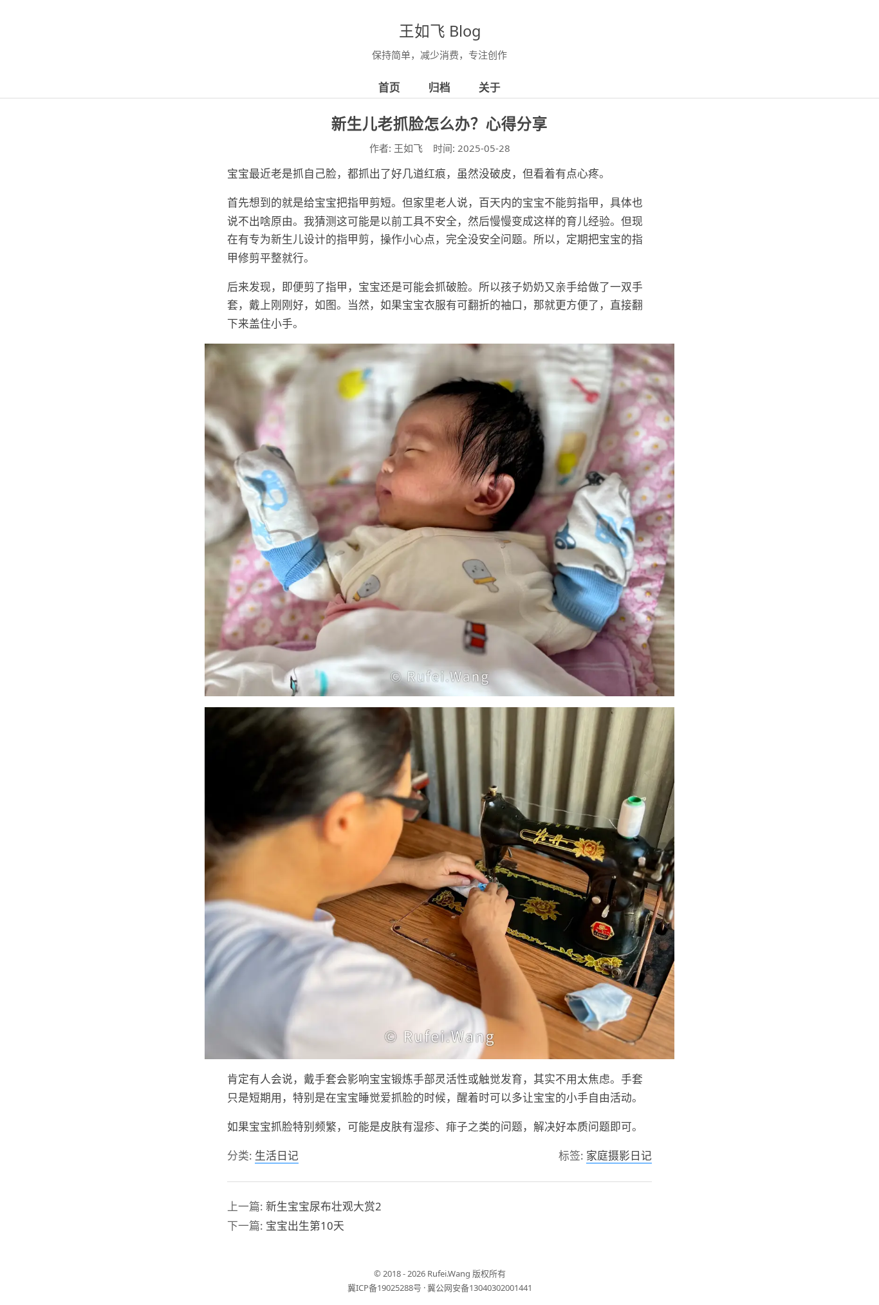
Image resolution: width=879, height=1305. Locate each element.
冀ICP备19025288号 (384, 1287)
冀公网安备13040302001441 (479, 1287)
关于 (490, 87)
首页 (389, 87)
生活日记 (277, 1155)
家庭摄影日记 (619, 1155)
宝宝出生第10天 (305, 1225)
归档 (439, 87)
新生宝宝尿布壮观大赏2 (324, 1206)
